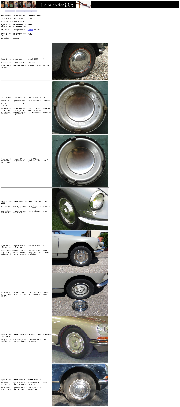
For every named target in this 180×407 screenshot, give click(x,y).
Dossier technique (21, 11)
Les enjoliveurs (32, 11)
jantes (30, 30)
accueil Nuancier (9, 11)
